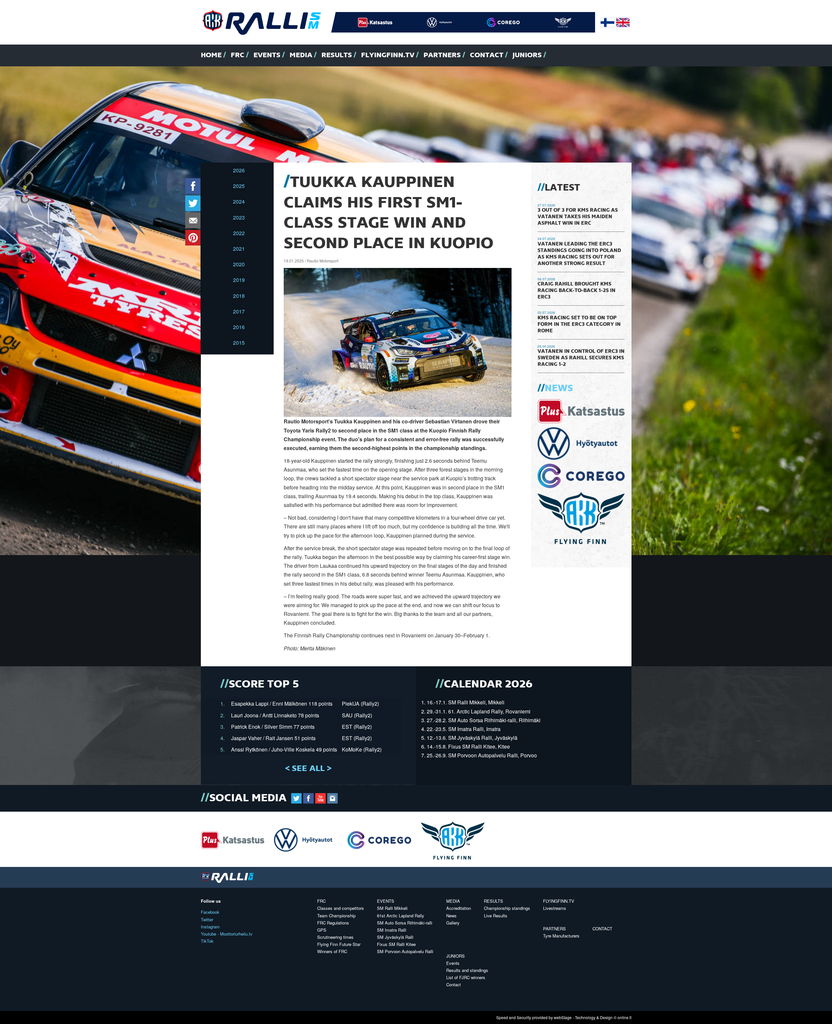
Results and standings (467, 970)
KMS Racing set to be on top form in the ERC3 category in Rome (579, 324)
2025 (239, 186)
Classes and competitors (340, 908)
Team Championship (336, 915)
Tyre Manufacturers (561, 936)
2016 (239, 327)
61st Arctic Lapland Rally (400, 915)
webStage (563, 1017)
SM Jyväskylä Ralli (395, 937)
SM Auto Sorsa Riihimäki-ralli (404, 923)
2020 (239, 264)
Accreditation (458, 908)
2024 (239, 201)
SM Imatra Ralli (391, 930)
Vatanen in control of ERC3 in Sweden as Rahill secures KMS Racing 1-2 (581, 358)
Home (211, 55)
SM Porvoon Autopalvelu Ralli (405, 951)
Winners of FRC (332, 951)
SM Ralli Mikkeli (392, 908)
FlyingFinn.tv (387, 55)
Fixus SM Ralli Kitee (396, 944)
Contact (486, 55)
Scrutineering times (335, 937)
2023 (239, 217)
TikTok (207, 941)
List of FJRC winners (465, 977)
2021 (239, 248)
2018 (239, 295)
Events (267, 55)
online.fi (624, 1017)
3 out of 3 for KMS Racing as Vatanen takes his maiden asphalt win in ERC (578, 217)
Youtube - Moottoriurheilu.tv (227, 934)
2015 (239, 342)
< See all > (308, 769)
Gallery (453, 923)
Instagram (210, 927)
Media (301, 55)
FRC (237, 55)
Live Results (495, 915)
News (559, 388)
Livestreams (554, 908)
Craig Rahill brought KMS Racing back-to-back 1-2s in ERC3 (577, 291)
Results (336, 55)
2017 (239, 311)
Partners (442, 55)
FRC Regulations (333, 923)
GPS (321, 930)
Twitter (207, 919)
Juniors (527, 55)
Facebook (210, 912)
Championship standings (507, 908)
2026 (239, 170)
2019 (239, 280)
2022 (239, 233)
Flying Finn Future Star (338, 944)
